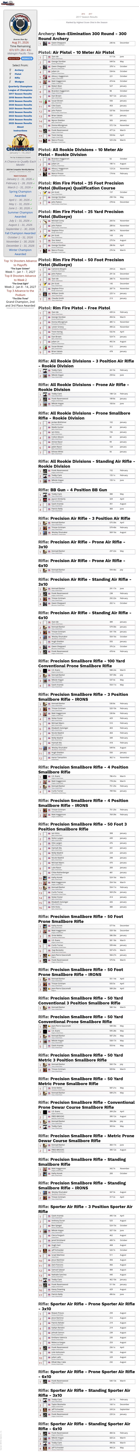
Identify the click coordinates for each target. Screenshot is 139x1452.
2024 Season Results (20, 119)
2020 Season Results (20, 105)
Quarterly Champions (20, 86)
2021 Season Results (20, 108)
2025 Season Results (20, 123)
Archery (19, 70)
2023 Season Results (20, 116)
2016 (83, 14)
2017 (90, 14)
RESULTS (27, 58)
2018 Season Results (20, 97)
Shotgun (19, 81)
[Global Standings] (130, 3)
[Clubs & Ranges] (117, 3)
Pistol (18, 74)
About (20, 127)
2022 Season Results (20, 112)
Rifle (17, 77)
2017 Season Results (20, 93)
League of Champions (20, 90)
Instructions (20, 130)
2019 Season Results (20, 101)
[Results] (124, 3)
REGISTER (14, 58)
